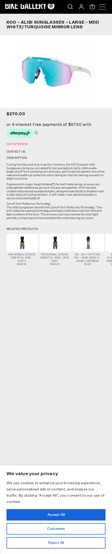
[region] (56, 509)
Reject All (56, 543)
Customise (56, 529)
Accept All (56, 515)
